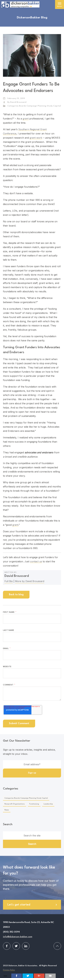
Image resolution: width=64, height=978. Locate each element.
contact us (36, 561)
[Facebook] (16, 976)
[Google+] (39, 976)
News (6, 810)
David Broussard (18, 102)
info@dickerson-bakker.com (17, 937)
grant (26, 118)
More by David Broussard (29, 581)
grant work (36, 137)
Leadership (48, 804)
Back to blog (16, 594)
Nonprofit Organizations (14, 804)
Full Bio (8, 581)
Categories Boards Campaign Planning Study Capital (34, 106)
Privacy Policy (9, 970)
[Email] (50, 976)
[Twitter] (27, 976)
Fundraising (34, 804)
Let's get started (18, 904)
